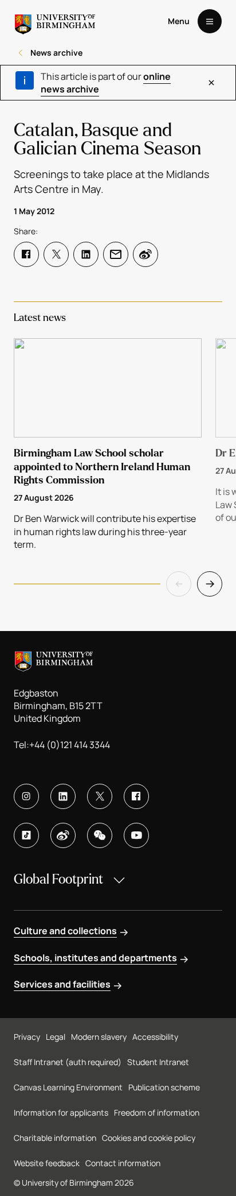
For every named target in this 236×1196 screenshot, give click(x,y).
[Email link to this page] (115, 254)
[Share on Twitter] (56, 254)
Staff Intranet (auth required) (67, 1061)
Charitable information (55, 1137)
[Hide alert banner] (211, 82)
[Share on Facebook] (26, 254)
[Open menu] (209, 21)
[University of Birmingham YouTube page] (136, 835)
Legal (55, 1036)
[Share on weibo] (145, 254)
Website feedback (47, 1163)
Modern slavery (99, 1036)
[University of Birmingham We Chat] (99, 835)
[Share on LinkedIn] (86, 254)
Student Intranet (158, 1061)
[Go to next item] (209, 584)
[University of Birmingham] (55, 21)
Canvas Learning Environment (68, 1087)
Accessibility (155, 1036)
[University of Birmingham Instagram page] (26, 796)
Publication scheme (164, 1087)
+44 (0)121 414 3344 (69, 744)
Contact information (122, 1163)
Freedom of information (156, 1112)
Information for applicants (61, 1112)
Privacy (27, 1036)
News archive (56, 52)
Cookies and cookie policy (148, 1137)
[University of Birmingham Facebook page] (136, 796)
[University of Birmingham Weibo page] (63, 835)
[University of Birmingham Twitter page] (99, 796)
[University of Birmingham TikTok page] (26, 835)
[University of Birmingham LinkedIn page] (63, 796)
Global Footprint (58, 879)
